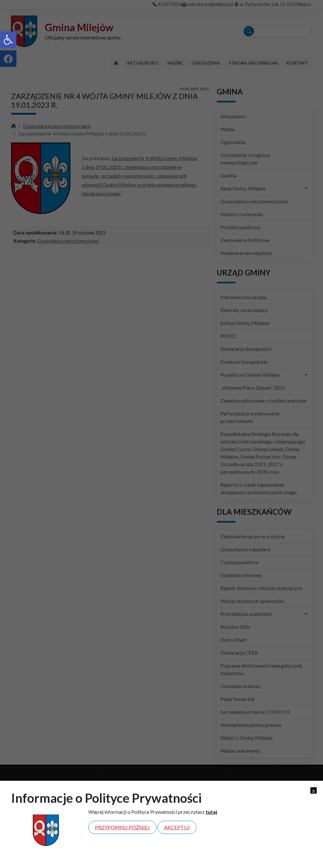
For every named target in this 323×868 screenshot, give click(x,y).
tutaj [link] (211, 812)
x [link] (313, 790)
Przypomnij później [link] (122, 827)
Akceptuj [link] (177, 827)
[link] (8, 40)
